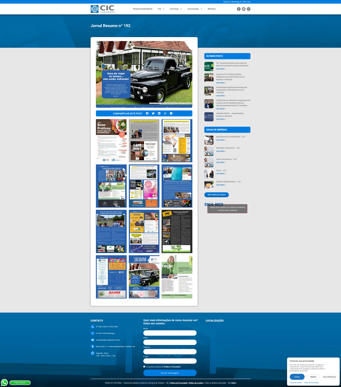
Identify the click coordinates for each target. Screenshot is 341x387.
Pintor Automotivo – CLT (226, 159)
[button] (147, 113)
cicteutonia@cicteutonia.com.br (108, 340)
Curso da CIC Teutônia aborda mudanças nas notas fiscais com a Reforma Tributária (230, 77)
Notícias (212, 9)
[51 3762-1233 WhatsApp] (93, 333)
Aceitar (297, 377)
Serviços (174, 9)
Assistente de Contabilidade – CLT (230, 137)
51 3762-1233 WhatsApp (105, 333)
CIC (159, 9)
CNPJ (145, 338)
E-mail (145, 357)
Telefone (146, 347)
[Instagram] (248, 9)
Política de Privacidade (311, 382)
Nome (145, 329)
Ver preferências (329, 377)
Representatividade (143, 9)
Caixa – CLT (221, 170)
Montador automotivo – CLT (228, 148)
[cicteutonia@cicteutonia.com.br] (93, 340)
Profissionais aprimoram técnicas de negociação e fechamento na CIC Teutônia (231, 90)
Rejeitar (313, 377)
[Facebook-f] (239, 9)
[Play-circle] (243, 9)
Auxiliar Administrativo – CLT (228, 182)
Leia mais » (221, 69)
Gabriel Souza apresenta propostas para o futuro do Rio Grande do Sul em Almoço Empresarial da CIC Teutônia (233, 103)
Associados (193, 9)
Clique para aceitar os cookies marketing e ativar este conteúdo (227, 208)
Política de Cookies (296, 382)
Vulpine (233, 383)
